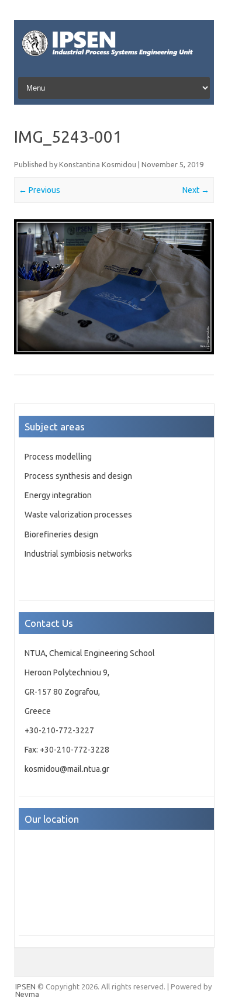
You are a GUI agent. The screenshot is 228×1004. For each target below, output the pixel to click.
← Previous (39, 190)
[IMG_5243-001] (114, 287)
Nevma (27, 994)
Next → (195, 190)
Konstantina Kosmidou (97, 164)
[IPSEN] (114, 59)
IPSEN (25, 986)
